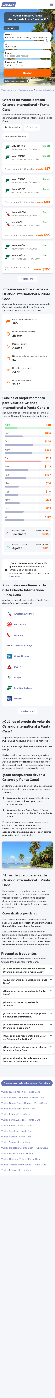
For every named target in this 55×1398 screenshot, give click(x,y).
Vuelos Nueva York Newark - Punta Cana (22, 1097)
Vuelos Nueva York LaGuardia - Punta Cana (24, 1103)
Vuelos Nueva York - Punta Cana (18, 1108)
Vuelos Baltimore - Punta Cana (17, 1125)
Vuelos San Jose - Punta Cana (17, 1131)
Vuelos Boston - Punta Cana (16, 1170)
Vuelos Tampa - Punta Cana (16, 1142)
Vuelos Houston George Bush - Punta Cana (24, 1147)
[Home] (8, 4)
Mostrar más (28, 278)
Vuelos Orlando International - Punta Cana (23, 1164)
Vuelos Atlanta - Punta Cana (16, 1136)
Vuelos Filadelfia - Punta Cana (17, 1153)
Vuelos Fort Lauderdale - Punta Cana (20, 1119)
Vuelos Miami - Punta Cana (15, 1114)
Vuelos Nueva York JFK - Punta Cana (20, 1091)
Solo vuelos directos (15, 136)
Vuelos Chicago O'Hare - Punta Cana (20, 1159)
